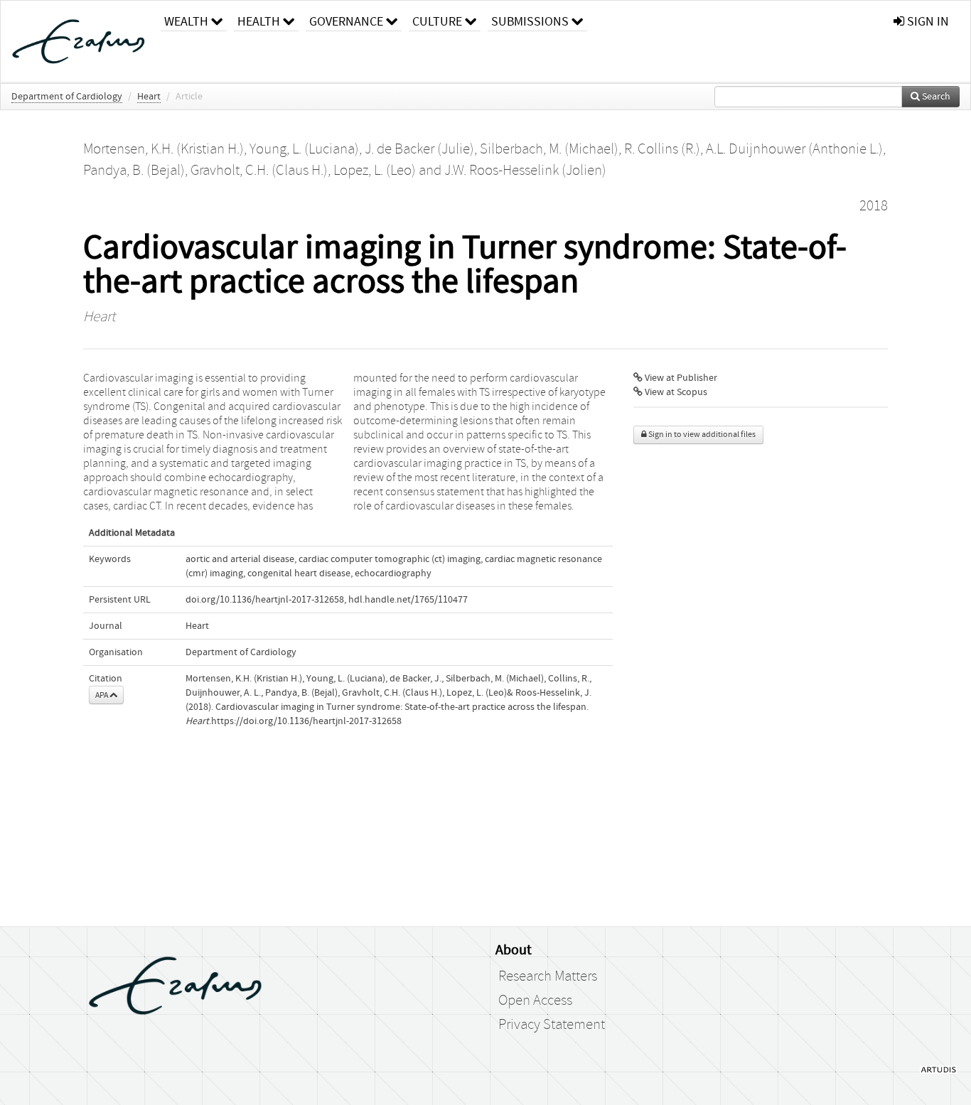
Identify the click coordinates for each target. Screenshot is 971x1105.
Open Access (535, 1000)
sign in (926, 21)
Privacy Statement (551, 1024)
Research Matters (547, 976)
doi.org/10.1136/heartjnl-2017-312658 (265, 599)
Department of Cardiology (66, 96)
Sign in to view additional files (701, 434)
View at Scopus (675, 392)
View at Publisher (680, 378)
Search (935, 96)
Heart (149, 96)
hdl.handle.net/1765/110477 (408, 599)
